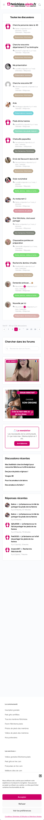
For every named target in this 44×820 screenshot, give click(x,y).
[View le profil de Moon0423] (8, 284)
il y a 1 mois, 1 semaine (25, 143)
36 (35, 329)
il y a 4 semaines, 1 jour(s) (23, 29)
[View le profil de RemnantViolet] (8, 160)
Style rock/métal (20, 179)
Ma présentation (20, 65)
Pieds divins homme (21, 121)
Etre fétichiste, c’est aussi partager (24, 219)
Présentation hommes (23, 75)
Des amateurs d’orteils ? (14, 485)
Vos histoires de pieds (23, 211)
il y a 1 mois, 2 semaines (25, 267)
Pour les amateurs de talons (16, 480)
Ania (15, 103)
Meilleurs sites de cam (13, 770)
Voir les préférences (22, 810)
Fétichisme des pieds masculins (26, 131)
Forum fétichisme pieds (14, 724)
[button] (40, 776)
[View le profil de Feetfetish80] (8, 264)
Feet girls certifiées (12, 715)
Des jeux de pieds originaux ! (16, 471)
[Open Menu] (3, 4)
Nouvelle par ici (19, 303)
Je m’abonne (22, 443)
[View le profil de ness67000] (8, 122)
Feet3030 (15, 536)
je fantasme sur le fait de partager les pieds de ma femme (23, 526)
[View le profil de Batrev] (8, 200)
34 (27, 329)
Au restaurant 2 (19, 199)
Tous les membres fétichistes (16, 719)
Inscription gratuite (12, 710)
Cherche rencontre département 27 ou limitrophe (25, 45)
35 (31, 329)
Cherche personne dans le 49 (25, 25)
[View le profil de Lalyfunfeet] (8, 242)
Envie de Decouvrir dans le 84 (25, 159)
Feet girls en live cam (13, 761)
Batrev (13, 504)
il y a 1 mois (32, 51)
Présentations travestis (23, 113)
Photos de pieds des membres (16, 728)
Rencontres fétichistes (23, 37)
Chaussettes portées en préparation (23, 241)
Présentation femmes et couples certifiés (27, 316)
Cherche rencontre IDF (22, 83)
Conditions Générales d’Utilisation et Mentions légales (23, 816)
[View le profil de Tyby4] (8, 26)
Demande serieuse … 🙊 (23, 283)
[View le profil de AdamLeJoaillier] (8, 66)
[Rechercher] (39, 4)
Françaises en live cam (13, 766)
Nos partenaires (11, 737)
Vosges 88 (9, 476)
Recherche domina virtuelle (24, 263)
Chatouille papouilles (22, 139)
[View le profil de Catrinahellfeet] (8, 180)
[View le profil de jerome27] (8, 46)
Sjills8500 (15, 524)
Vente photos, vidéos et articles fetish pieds (27, 191)
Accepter (22, 797)
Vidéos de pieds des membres (16, 733)
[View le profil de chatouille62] (8, 140)
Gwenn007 (15, 549)
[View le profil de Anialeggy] (8, 104)
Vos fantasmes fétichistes (24, 151)
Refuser (22, 804)
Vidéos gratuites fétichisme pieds (18, 757)
